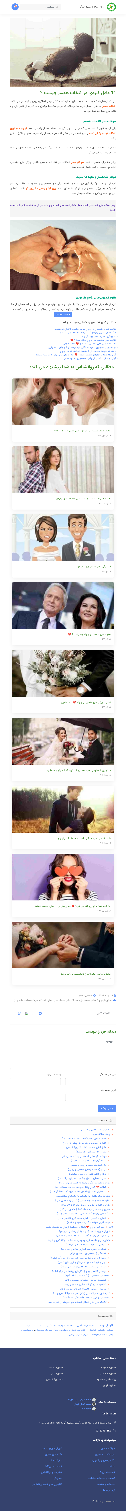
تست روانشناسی (54, 1379)
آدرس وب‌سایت (108, 1090)
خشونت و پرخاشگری (51, 1472)
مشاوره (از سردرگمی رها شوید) (91, 1152)
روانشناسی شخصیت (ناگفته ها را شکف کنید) (87, 1275)
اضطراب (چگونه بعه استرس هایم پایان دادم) (83, 1249)
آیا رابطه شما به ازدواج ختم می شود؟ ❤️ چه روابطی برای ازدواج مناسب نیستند (76, 355)
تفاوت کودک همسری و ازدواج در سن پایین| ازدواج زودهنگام (85, 329)
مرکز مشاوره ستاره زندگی (91, 7)
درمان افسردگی (26, 1330)
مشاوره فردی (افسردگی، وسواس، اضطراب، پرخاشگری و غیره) (79, 1240)
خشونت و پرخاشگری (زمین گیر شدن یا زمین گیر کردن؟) (78, 1258)
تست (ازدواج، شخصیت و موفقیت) (88, 1161)
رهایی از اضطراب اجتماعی (101, 1334)
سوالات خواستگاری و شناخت (81, 1326)
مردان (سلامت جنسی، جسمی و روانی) (87, 1169)
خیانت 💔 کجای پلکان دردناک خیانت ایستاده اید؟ (80, 1187)
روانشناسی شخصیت (105, 1379)
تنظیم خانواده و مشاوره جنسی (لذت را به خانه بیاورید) (82, 1200)
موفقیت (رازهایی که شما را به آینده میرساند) (84, 1156)
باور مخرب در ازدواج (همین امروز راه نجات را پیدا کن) (83, 1236)
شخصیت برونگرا (107, 1472)
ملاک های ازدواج (53, 1454)
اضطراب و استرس (106, 1484)
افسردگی (57, 1478)
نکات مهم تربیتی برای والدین (72, 1330)
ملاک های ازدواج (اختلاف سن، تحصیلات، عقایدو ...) (39, 1000)
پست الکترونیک (53, 1075)
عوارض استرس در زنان (79, 1334)
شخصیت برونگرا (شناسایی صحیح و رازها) (85, 1280)
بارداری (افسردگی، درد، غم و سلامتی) (87, 1174)
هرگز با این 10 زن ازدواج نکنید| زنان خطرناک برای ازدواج (88, 333)
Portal (95, 1501)
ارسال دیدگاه (107, 1108)
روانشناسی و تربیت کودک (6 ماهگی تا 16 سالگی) (85, 1298)
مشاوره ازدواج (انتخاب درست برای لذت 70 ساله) (88, 1000)
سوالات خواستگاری (55, 1326)
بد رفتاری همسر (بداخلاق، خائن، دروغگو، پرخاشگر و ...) (78, 1191)
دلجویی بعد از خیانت (33, 1325)
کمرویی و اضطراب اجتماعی (101, 1478)
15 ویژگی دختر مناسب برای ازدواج (99, 336)
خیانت (112, 1466)
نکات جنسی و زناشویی (103, 1460)
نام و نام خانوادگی (107, 1075)
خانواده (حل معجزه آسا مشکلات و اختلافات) (84, 1139)
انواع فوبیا (105, 1325)
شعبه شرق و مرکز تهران (80, 1400)
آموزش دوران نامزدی (52, 1448)
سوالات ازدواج (108, 1448)
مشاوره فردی (109, 1385)
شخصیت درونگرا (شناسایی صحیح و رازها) (85, 1284)
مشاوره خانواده (108, 1367)
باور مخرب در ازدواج (105, 1454)
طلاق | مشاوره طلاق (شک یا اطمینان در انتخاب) (82, 1178)
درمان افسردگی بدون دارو (46, 1330)
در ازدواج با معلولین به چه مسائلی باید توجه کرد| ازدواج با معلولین (82, 347)
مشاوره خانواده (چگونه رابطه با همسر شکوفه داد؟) (84, 1183)
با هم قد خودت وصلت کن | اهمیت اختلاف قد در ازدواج (88, 351)
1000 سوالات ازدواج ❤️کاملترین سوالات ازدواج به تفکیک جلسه (79, 1227)
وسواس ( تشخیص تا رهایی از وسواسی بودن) (83, 1267)
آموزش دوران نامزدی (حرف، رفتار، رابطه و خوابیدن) (84, 1231)
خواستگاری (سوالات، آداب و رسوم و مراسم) (88, 1222)
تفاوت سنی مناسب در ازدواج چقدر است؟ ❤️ (93, 340)
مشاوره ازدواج (56, 1367)
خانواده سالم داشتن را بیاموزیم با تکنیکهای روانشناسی (83, 1196)
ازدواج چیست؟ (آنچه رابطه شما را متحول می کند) (85, 1209)
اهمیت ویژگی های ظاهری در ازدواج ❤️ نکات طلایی (89, 344)
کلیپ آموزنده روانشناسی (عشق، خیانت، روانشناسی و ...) (81, 1293)
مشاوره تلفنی (56, 1373)
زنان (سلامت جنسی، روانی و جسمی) (88, 1165)
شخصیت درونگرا (53, 1466)
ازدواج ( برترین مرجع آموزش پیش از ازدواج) (84, 1143)
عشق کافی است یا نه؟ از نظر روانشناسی (86, 1147)
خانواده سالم (56, 1460)
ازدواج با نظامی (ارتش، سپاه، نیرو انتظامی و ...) (82, 1218)
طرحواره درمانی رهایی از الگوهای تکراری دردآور (82, 1289)
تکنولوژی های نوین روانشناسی (95, 1130)
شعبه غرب (86, 1408)
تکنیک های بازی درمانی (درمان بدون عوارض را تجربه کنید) (76, 1302)
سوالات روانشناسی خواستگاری (99, 1330)
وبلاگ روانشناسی (101, 1134)
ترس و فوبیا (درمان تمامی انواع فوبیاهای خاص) (82, 1262)
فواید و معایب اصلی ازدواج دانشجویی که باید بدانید (89, 358)
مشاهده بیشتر (62, 314)
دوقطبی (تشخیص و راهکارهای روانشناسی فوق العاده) (79, 1271)
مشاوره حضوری (108, 1373)
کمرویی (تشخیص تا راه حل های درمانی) (86, 1245)
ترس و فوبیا (109, 1490)
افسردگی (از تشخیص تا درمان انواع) (88, 1253)
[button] (15, 6)
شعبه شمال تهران (83, 1404)
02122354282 (103, 1431)
